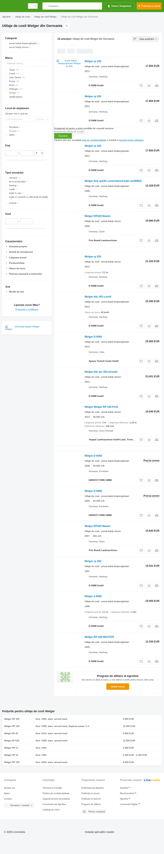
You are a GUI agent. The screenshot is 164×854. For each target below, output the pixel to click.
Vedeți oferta (118, 686)
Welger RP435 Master (98, 526)
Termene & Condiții (52, 788)
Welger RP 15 (11, 755)
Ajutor (7, 793)
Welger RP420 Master (98, 216)
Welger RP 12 (11, 747)
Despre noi (9, 788)
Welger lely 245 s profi (98, 296)
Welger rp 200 (93, 561)
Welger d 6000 (93, 596)
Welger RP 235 (12, 762)
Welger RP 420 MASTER (99, 637)
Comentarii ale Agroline (54, 804)
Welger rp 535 (93, 256)
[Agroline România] (13, 6)
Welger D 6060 (93, 336)
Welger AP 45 (11, 733)
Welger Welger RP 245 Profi (101, 407)
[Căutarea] (46, 6)
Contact (8, 798)
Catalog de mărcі (51, 809)
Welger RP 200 (12, 719)
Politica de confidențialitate (56, 793)
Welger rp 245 (93, 61)
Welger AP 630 (11, 740)
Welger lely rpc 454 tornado (101, 371)
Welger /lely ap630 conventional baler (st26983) (113, 181)
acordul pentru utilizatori (131, 140)
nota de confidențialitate (94, 140)
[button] (149, 86)
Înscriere (63, 136)
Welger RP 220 (12, 726)
